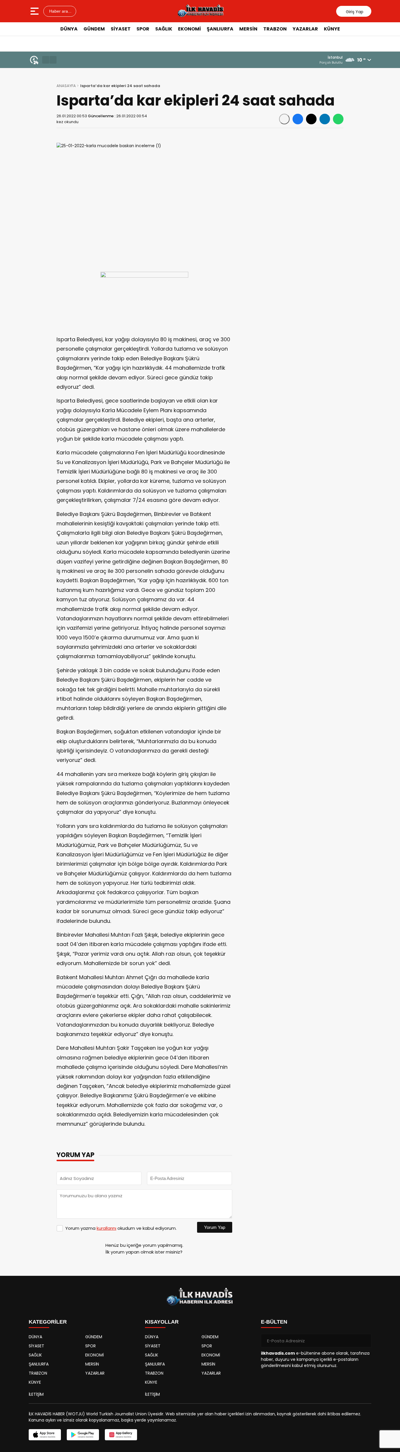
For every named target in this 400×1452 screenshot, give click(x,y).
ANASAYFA (66, 86)
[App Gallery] (121, 1434)
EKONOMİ (189, 29)
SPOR (142, 29)
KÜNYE (332, 29)
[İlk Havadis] (200, 11)
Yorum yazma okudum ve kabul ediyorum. (121, 1228)
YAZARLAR (305, 29)
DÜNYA (69, 29)
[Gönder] (364, 1340)
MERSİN (248, 29)
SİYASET (121, 29)
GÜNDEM (94, 29)
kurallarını (106, 1228)
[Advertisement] (369, 125)
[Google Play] (83, 1434)
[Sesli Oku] (284, 119)
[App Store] (45, 1434)
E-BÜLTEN (274, 1322)
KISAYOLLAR (162, 1322)
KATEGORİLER (48, 1322)
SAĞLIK (163, 29)
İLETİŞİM (36, 1394)
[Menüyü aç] (35, 11)
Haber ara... (59, 11)
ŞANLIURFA (220, 29)
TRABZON (275, 29)
